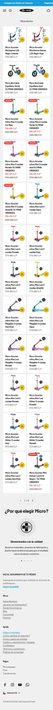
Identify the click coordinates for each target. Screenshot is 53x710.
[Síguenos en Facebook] (5, 685)
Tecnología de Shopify (26, 701)
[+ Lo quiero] (22, 39)
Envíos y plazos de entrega (15, 639)
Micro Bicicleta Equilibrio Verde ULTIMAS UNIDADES (14, 86)
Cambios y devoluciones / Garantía (19, 642)
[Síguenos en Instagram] (12, 685)
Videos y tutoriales (11, 632)
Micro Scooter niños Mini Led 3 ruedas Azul (12, 285)
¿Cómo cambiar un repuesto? (16, 636)
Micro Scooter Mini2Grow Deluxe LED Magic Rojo (37, 50)
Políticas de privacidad (13, 652)
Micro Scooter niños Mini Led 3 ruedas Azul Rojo (13, 476)
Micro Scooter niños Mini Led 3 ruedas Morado (12, 398)
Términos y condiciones (14, 649)
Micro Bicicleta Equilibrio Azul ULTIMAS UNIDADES (38, 86)
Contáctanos (9, 645)
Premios (7, 618)
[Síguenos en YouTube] (20, 685)
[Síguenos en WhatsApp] (27, 685)
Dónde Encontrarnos (12, 608)
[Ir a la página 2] (32, 500)
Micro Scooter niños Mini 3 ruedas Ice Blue (14, 122)
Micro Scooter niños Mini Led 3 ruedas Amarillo (36, 285)
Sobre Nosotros (10, 601)
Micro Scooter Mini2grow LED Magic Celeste (12, 50)
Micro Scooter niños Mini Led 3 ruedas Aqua (36, 206)
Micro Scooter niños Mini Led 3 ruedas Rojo (36, 249)
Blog (5, 611)
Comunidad (8, 614)
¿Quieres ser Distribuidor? (15, 604)
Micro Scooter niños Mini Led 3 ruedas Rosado (12, 249)
